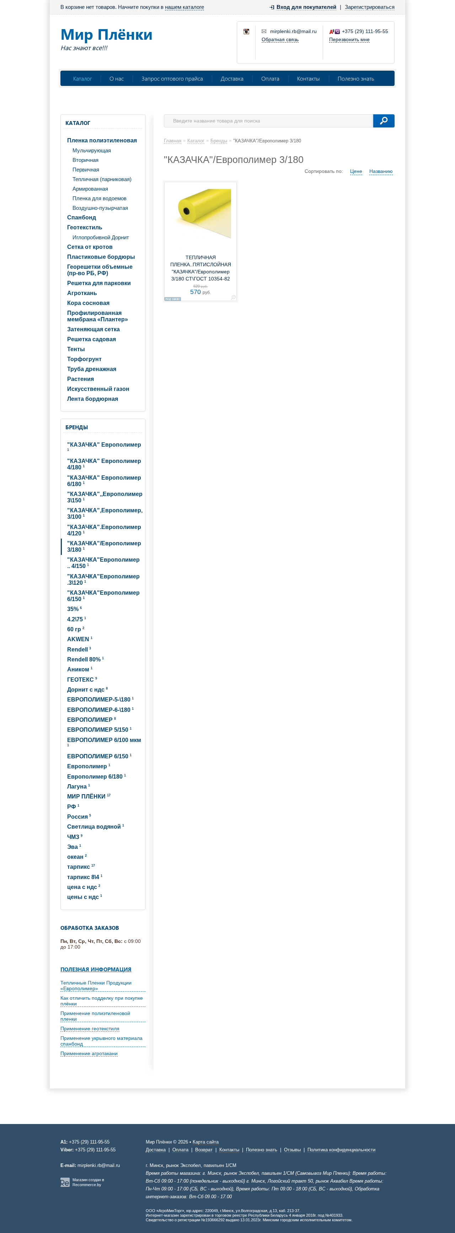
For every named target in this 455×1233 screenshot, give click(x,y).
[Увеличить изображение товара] (233, 298)
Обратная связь (280, 39)
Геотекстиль (84, 227)
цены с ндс (84, 897)
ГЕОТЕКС (82, 680)
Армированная (90, 189)
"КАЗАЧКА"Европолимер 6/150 (103, 596)
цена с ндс (83, 887)
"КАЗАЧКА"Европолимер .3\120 (103, 579)
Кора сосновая (88, 303)
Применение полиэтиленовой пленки (95, 1016)
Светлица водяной (95, 827)
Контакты (308, 78)
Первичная (86, 170)
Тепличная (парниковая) (102, 179)
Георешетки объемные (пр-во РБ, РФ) (100, 270)
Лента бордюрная (92, 399)
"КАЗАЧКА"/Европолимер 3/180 (104, 546)
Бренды (76, 427)
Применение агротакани (89, 1053)
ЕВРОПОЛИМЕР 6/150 (99, 756)
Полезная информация (96, 969)
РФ (73, 807)
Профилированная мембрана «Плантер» (97, 316)
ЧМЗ (74, 837)
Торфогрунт (84, 359)
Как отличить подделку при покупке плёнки (101, 1000)
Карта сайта (206, 1142)
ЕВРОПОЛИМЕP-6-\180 (100, 710)
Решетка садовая (91, 339)
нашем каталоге (184, 7)
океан (77, 857)
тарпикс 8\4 (84, 877)
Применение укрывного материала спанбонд (101, 1041)
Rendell (79, 649)
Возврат (204, 1149)
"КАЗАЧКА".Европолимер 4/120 (104, 530)
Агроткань (82, 293)
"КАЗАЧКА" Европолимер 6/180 (104, 481)
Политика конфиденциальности (341, 1149)
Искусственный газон (98, 389)
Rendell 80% (85, 659)
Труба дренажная (91, 369)
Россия (79, 817)
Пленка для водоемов (100, 198)
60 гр (75, 629)
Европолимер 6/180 (96, 777)
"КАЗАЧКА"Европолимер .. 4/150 (103, 563)
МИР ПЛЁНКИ (89, 796)
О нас (116, 78)
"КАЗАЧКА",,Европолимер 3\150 (105, 497)
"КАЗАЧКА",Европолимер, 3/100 (105, 513)
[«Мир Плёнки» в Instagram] (246, 32)
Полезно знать (356, 78)
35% (74, 609)
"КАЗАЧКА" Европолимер (104, 447)
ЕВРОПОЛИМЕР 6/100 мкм (104, 742)
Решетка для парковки (99, 283)
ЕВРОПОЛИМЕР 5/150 (99, 730)
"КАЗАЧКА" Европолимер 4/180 (104, 464)
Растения (80, 379)
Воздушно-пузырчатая (100, 208)
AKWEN (79, 639)
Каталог (82, 78)
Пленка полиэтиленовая (102, 140)
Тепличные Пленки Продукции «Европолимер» (96, 985)
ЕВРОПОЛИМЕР (91, 720)
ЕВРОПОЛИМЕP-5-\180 (100, 700)
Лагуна (78, 787)
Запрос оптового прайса (172, 78)
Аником (79, 669)
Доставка (232, 78)
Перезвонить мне (349, 39)
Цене (356, 171)
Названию (381, 171)
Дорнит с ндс (87, 690)
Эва (74, 847)
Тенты (76, 349)
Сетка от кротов (90, 247)
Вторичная (85, 160)
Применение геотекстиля (89, 1028)
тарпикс (81, 867)
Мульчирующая (92, 150)
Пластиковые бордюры (101, 257)
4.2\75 (76, 619)
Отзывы (292, 1149)
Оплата (270, 78)
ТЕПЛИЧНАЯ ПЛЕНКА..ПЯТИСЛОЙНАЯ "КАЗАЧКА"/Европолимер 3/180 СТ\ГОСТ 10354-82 (200, 268)
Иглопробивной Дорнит (101, 237)
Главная (172, 140)
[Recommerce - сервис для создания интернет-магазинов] (65, 1185)
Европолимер (88, 766)
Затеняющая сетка (93, 329)
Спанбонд (81, 217)
